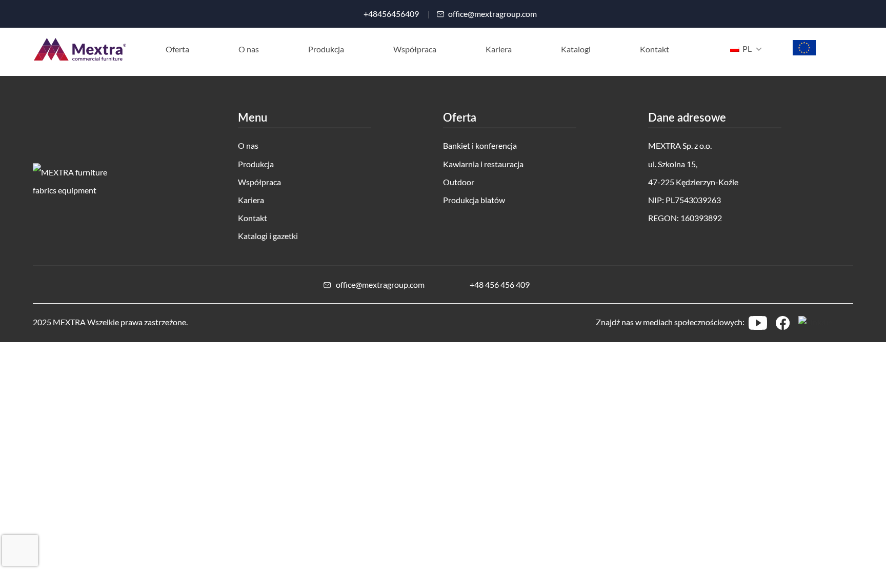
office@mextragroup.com (492, 14)
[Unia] (804, 52)
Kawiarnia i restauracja (483, 164)
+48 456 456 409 (500, 284)
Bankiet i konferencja (480, 145)
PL (746, 48)
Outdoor (458, 182)
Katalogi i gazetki (268, 236)
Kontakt (252, 218)
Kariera (251, 200)
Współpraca (259, 182)
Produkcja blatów (474, 200)
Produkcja (256, 164)
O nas (248, 145)
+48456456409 (391, 14)
